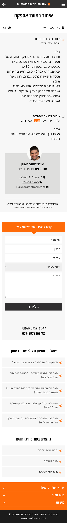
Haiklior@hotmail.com (30, 187)
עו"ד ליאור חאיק (51, 28)
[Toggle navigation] (63, 4)
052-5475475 (31, 182)
